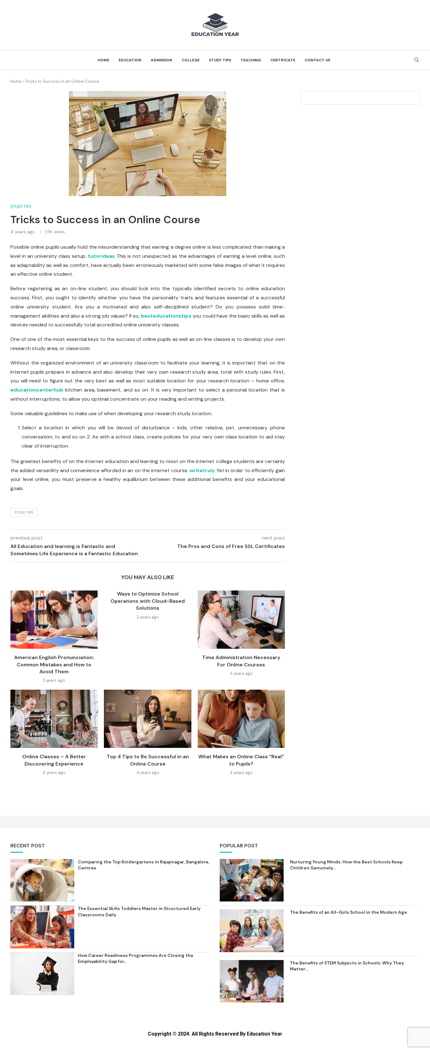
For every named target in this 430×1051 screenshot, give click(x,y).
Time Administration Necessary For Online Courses (241, 661)
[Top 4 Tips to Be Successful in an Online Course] (147, 719)
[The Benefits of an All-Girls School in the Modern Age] (252, 930)
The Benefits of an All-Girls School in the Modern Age (348, 912)
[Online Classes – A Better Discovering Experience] (54, 719)
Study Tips (220, 60)
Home (103, 60)
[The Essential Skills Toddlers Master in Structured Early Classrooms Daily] (42, 927)
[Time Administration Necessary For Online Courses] (241, 619)
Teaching (250, 60)
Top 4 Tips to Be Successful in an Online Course (148, 760)
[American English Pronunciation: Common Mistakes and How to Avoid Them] (54, 619)
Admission (161, 60)
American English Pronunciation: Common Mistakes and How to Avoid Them (54, 664)
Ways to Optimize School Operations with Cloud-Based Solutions (147, 600)
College (191, 60)
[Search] (416, 60)
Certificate (282, 60)
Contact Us (317, 60)
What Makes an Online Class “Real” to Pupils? (241, 760)
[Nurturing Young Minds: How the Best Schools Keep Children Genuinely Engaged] (252, 880)
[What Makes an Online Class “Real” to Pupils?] (241, 719)
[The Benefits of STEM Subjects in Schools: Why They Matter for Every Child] (252, 981)
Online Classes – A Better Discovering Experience (54, 760)
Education (130, 60)
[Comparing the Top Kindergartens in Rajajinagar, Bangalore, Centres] (42, 880)
